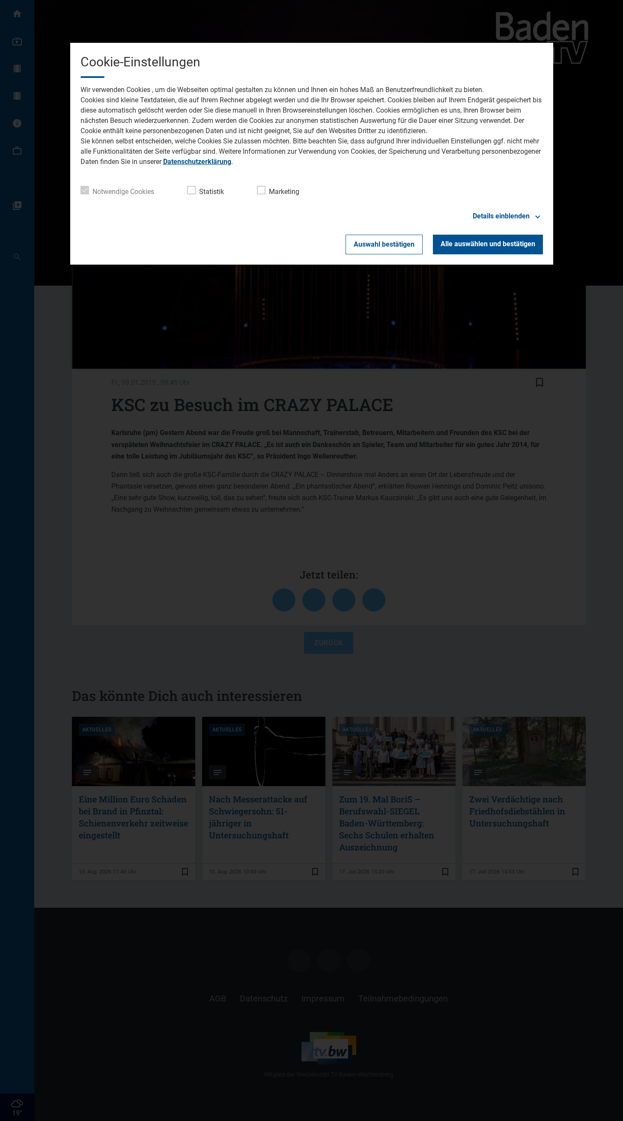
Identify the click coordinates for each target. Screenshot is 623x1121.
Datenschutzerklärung (197, 162)
